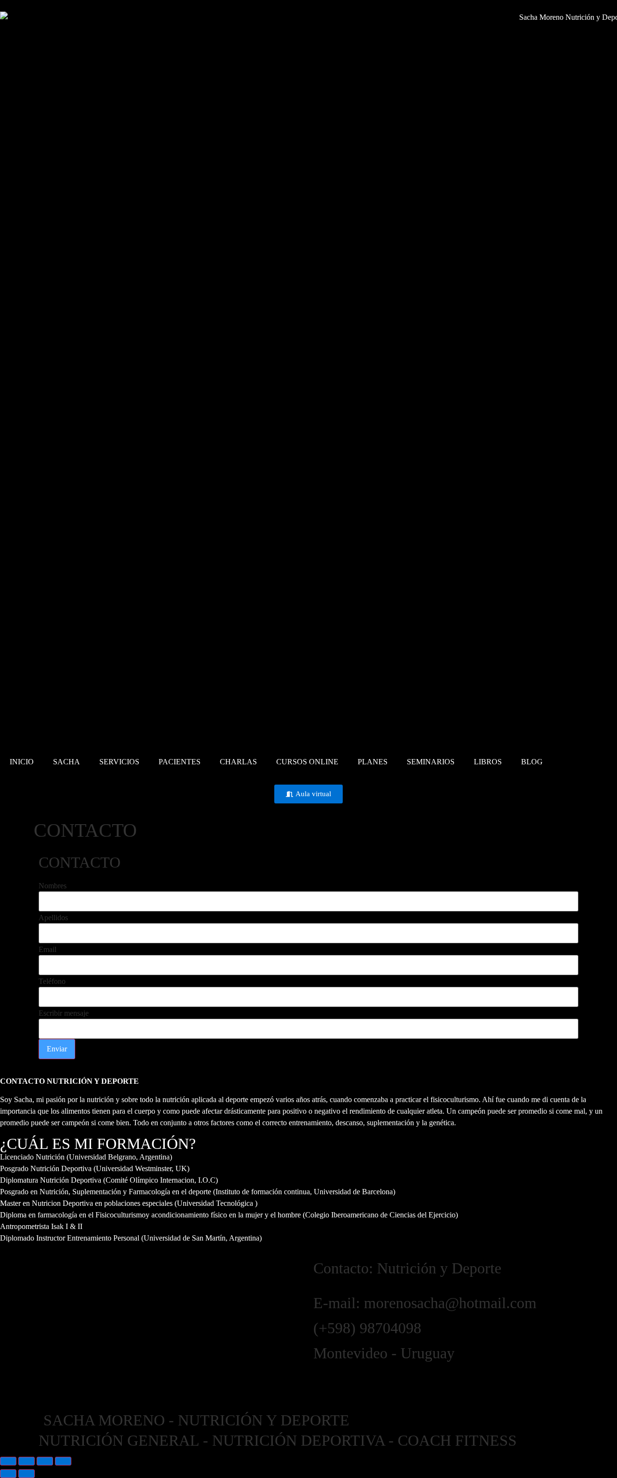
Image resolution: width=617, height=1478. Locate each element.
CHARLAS (238, 762)
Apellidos (53, 918)
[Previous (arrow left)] (8, 1473)
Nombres (53, 886)
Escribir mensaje (64, 1013)
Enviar (57, 1049)
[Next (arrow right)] (26, 1473)
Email (47, 949)
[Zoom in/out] (8, 1461)
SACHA (66, 762)
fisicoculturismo (454, 1099)
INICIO (22, 762)
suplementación (390, 1123)
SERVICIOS (119, 762)
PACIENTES (180, 762)
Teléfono (52, 981)
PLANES (373, 762)
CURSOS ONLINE (307, 762)
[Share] (45, 1461)
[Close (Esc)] (63, 1461)
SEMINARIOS (431, 762)
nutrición (100, 1099)
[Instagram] (325, 1382)
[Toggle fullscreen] (26, 1461)
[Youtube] (351, 1382)
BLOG (532, 762)
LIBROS (488, 762)
